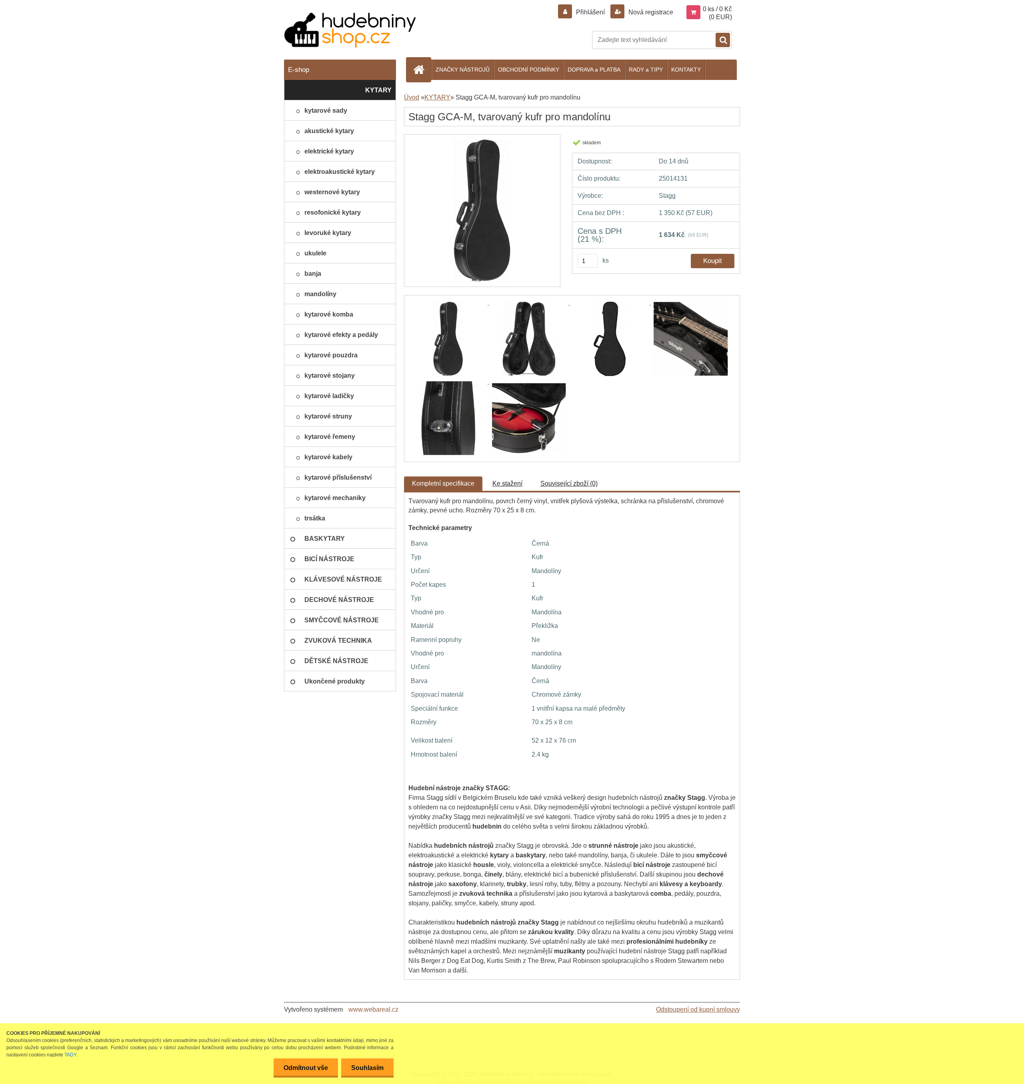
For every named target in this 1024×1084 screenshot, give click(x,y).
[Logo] (350, 30)
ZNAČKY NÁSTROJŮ (463, 69)
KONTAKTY (686, 69)
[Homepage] (422, 70)
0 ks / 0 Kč (717, 9)
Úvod (411, 97)
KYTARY (437, 97)
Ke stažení (507, 483)
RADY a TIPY (646, 69)
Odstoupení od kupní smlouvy (698, 1009)
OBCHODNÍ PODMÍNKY (528, 69)
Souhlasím (367, 1067)
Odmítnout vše (306, 1067)
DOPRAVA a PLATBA (594, 69)
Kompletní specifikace (443, 483)
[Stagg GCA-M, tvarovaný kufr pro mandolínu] (482, 141)
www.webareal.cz (373, 1009)
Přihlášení (590, 12)
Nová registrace (650, 12)
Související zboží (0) (569, 483)
